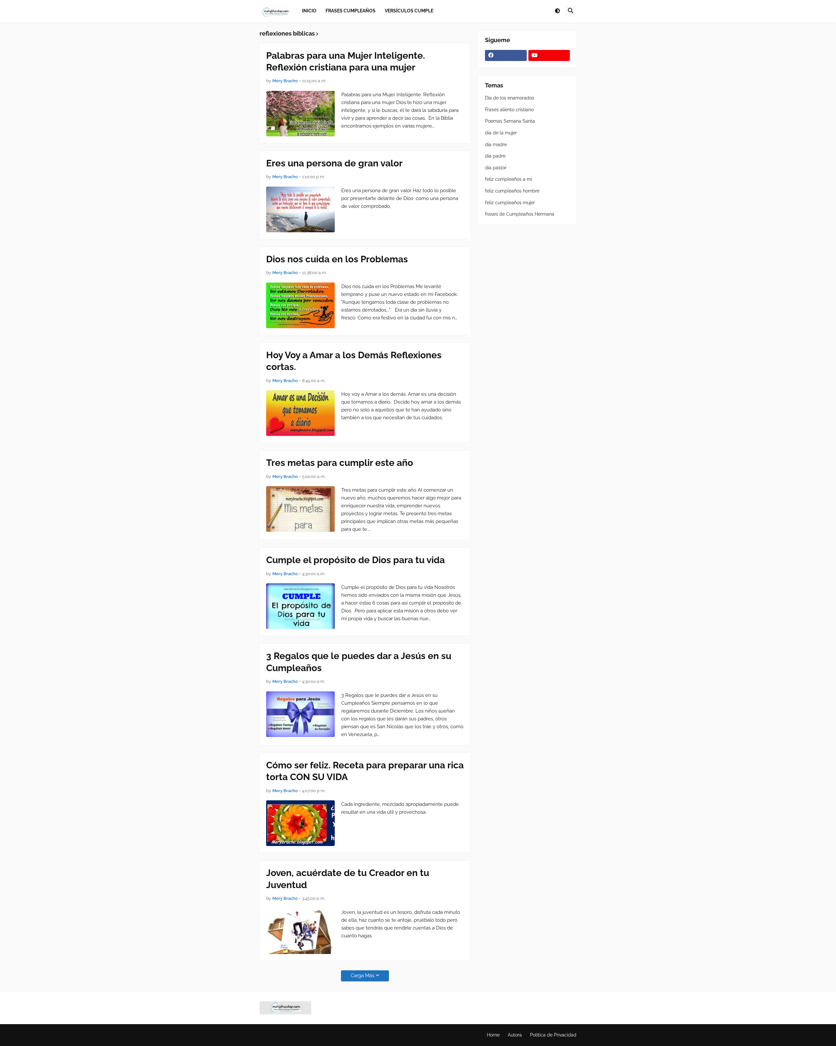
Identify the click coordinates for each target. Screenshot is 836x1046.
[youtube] (549, 55)
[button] (557, 11)
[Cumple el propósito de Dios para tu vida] (300, 606)
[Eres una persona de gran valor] (300, 209)
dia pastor (495, 167)
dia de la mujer (501, 132)
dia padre (495, 156)
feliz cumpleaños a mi (508, 179)
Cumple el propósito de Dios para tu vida (355, 560)
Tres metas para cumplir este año (339, 462)
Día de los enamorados (509, 97)
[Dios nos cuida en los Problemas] (300, 305)
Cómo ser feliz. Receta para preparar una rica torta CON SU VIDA (365, 771)
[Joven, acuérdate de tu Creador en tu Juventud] (300, 931)
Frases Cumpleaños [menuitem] (351, 10)
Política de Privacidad (553, 1035)
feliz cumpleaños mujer (510, 202)
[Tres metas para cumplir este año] (300, 509)
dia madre (496, 144)
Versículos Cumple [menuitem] (409, 10)
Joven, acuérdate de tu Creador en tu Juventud (347, 879)
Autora (515, 1035)
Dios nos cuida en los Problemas (337, 259)
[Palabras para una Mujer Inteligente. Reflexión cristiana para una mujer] (300, 113)
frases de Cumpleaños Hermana (519, 214)
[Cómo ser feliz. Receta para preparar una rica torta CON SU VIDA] (300, 823)
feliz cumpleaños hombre (512, 190)
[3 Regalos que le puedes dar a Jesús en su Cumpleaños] (300, 714)
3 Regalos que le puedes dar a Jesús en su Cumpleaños (358, 662)
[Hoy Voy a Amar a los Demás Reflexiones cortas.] (300, 413)
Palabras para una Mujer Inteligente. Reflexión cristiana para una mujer (345, 61)
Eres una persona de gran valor (334, 163)
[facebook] (506, 55)
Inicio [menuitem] (309, 10)
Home (493, 1035)
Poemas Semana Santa (510, 121)
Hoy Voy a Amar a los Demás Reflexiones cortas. (354, 361)
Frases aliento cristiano (509, 109)
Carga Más (362, 975)
